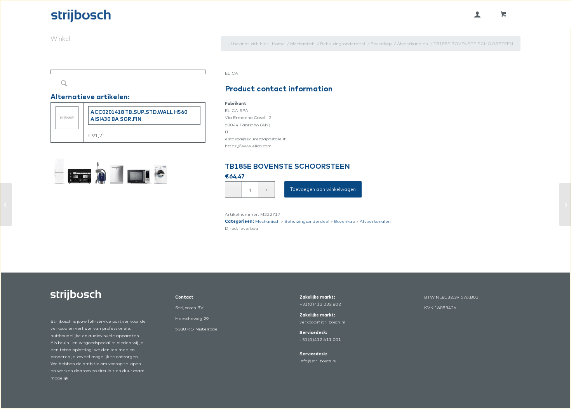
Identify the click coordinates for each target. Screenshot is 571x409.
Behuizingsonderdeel (306, 221)
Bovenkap (344, 221)
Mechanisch (267, 221)
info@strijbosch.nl (317, 361)
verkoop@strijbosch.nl (322, 322)
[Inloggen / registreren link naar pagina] (477, 14)
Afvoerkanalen (375, 221)
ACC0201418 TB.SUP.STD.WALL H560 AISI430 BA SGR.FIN (139, 115)
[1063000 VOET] (6, 204)
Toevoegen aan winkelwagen (323, 189)
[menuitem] (477, 14)
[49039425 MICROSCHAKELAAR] (565, 204)
